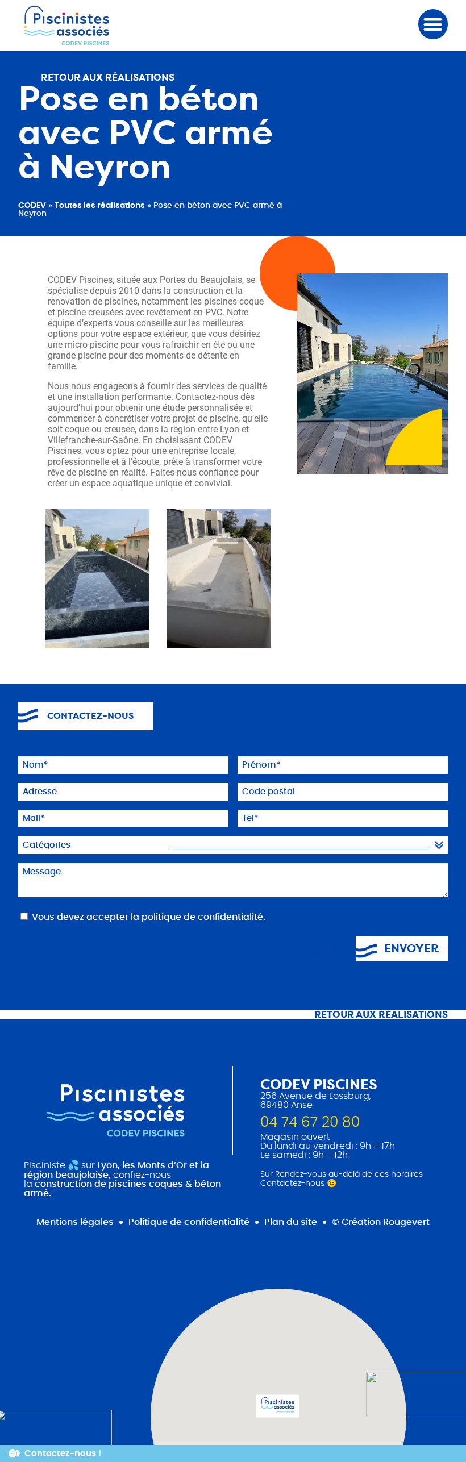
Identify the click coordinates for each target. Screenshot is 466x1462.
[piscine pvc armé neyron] (219, 578)
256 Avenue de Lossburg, (315, 1096)
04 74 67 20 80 (310, 1122)
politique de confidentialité (202, 917)
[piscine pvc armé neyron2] (97, 578)
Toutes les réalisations (100, 206)
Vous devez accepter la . (148, 917)
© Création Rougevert (381, 1222)
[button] (433, 24)
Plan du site (290, 1222)
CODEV (32, 206)
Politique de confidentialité (188, 1222)
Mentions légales (75, 1222)
